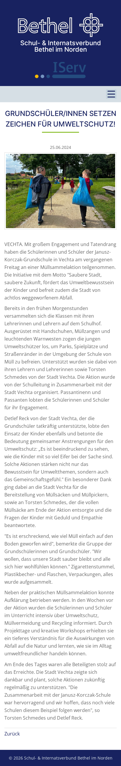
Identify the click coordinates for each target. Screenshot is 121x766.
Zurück (12, 733)
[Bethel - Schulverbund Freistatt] (60, 25)
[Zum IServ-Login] (60, 70)
